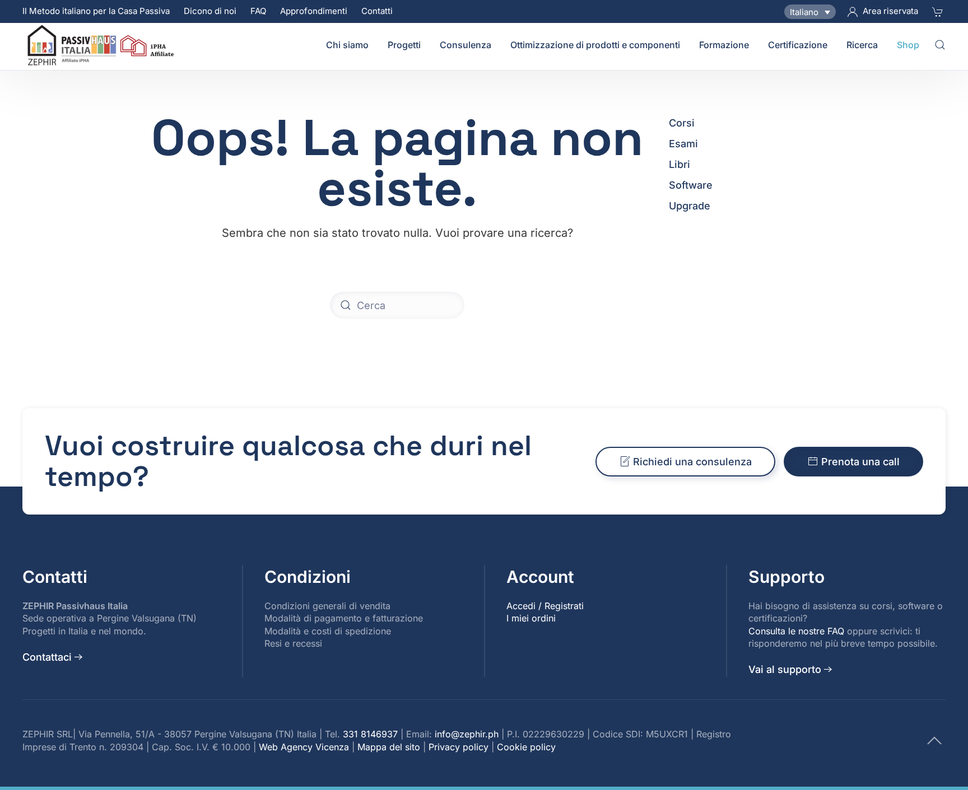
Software (691, 185)
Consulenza (465, 44)
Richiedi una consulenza (692, 462)
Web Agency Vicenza (304, 746)
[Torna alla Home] (102, 45)
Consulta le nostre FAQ (796, 631)
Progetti (404, 44)
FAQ (258, 11)
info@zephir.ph (467, 734)
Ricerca (862, 44)
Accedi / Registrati (545, 605)
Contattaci (47, 657)
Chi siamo (347, 44)
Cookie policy (526, 746)
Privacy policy (458, 746)
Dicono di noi (210, 11)
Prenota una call (860, 462)
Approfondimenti (313, 11)
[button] (940, 45)
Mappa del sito (388, 746)
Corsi (682, 123)
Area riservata (890, 11)
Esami (683, 143)
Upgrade (689, 206)
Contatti (377, 11)
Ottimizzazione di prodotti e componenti (595, 44)
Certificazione (797, 44)
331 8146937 (370, 734)
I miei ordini (531, 618)
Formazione (724, 44)
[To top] (934, 740)
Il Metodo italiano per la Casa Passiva (96, 11)
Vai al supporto (784, 669)
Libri (679, 164)
